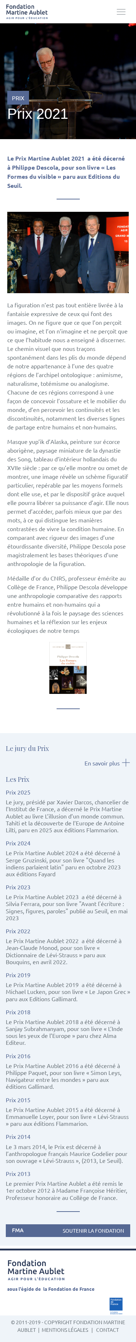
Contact (107, 1329)
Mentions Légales (65, 1329)
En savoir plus (102, 763)
